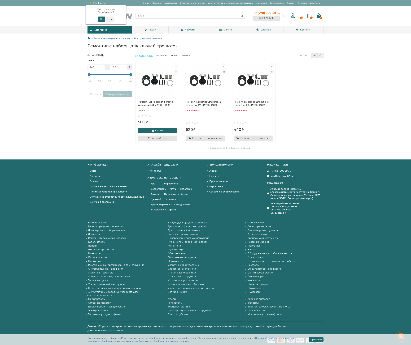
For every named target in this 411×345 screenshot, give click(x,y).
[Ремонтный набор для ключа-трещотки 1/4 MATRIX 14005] (253, 80)
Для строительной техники (184, 230)
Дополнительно (221, 164)
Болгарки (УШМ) (178, 291)
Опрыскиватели (97, 257)
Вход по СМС (266, 18)
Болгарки (261, 3)
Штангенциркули (258, 284)
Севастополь (158, 189)
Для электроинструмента (263, 230)
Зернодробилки (257, 234)
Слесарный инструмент (182, 268)
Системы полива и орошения (105, 268)
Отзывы (156, 3)
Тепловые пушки (98, 280)
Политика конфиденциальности (108, 191)
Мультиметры (176, 249)
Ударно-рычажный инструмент (106, 284)
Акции (152, 29)
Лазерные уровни (258, 241)
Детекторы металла (259, 226)
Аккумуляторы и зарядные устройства (230, 3)
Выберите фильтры (117, 94)
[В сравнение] (176, 71)
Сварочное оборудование (224, 191)
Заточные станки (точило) (183, 234)
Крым (154, 183)
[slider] (89, 75)
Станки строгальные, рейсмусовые (109, 276)
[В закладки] (176, 65)
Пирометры (95, 261)
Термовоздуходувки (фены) (104, 314)
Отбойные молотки (99, 302)
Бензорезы (170, 3)
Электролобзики (98, 310)
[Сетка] (314, 55)
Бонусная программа (102, 202)
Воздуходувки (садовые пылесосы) (188, 222)
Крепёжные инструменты (263, 238)
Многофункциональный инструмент (189, 310)
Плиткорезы (175, 261)
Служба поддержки (164, 164)
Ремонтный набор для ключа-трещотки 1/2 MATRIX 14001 (204, 103)
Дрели (290, 3)
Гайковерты (277, 3)
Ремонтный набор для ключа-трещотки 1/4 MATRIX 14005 (251, 103)
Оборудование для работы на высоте (270, 253)
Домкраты (94, 234)
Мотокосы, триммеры (101, 249)
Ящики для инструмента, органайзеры (191, 288)
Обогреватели (176, 253)
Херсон (171, 209)
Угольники (254, 280)
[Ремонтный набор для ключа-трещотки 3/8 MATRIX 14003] (157, 80)
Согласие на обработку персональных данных (164, 341)
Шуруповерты (256, 288)
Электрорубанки (178, 314)
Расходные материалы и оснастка (112, 38)
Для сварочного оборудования (106, 230)
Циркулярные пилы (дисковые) (107, 306)
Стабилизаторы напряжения (264, 268)
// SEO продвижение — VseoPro (106, 330)
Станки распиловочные (182, 272)
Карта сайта (216, 186)
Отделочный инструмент (183, 257)
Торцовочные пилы (179, 306)
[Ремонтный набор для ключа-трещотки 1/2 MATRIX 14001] (205, 80)
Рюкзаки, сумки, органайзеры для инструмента (116, 265)
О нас (146, 3)
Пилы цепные (256, 257)
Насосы (252, 249)
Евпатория (186, 189)
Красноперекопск (161, 204)
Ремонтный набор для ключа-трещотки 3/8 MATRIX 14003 (156, 103)
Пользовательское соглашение (108, 186)
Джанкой (156, 199)
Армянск (171, 199)
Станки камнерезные (100, 272)
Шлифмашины (256, 310)
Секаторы (253, 265)
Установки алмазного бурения (186, 284)
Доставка (266, 29)
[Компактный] (320, 55)
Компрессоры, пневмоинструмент (188, 238)
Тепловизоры (256, 276)
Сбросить (95, 94)
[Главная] (88, 38)
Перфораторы (96, 299)
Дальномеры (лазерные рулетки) (187, 226)
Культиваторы (96, 241)
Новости (190, 29)
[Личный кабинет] (293, 15)
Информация (99, 164)
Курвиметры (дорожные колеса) (187, 241)
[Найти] (242, 15)
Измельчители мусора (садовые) (107, 238)
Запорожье (157, 209)
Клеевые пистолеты (308, 3)
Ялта (173, 189)
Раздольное (183, 204)
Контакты (305, 29)
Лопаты (92, 245)
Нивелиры (94, 253)
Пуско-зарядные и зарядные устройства (271, 261)
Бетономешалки (98, 222)
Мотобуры (254, 245)
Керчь (184, 194)
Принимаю (316, 339)
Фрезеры (253, 302)
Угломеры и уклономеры (183, 280)
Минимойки (175, 245)
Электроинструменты (192, 3)
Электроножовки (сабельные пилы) (269, 306)
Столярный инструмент (182, 276)
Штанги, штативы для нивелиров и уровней (114, 288)
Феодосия (170, 194)
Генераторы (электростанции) (106, 226)
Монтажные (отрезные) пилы (265, 314)
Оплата (227, 29)
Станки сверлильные (260, 272)
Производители (218, 181)
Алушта (155, 194)
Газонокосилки (257, 222)
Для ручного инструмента (148, 38)
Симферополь (170, 183)
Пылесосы (254, 291)
